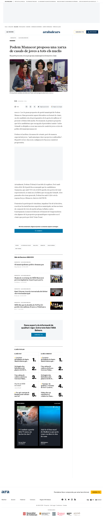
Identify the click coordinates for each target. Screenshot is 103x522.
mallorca (35, 245)
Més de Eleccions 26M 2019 (24, 257)
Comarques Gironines (36, 26)
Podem (17, 245)
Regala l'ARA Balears (45, 499)
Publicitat (22, 499)
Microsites (13, 37)
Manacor (43, 245)
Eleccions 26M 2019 (23, 37)
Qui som (13, 499)
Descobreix (20, 403)
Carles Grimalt (51, 245)
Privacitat (46, 505)
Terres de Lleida (57, 26)
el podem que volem (26, 245)
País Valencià (22, 26)
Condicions (59, 505)
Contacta (32, 499)
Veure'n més (57, 403)
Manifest (4, 499)
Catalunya (10, 26)
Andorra (28, 26)
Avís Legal (52, 505)
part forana (18, 248)
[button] (97, 1)
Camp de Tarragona (47, 26)
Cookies (65, 505)
